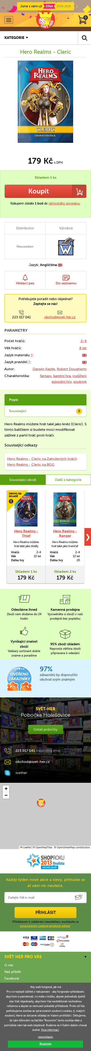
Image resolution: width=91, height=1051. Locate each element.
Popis (13, 400)
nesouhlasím (45, 1037)
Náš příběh (12, 972)
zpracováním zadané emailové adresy (45, 926)
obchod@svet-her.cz (60, 317)
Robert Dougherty (72, 369)
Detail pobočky (46, 729)
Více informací (50, 1030)
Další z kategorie (68, 480)
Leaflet (27, 847)
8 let (83, 348)
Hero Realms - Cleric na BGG (30, 464)
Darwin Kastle (44, 369)
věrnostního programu (64, 203)
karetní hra (62, 376)
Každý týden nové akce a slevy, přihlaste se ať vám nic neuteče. (45, 882)
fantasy (45, 376)
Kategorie (14, 38)
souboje (80, 381)
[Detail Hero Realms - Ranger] (65, 509)
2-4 (84, 341)
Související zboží (22, 480)
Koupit (38, 191)
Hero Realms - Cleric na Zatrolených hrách (42, 459)
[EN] (84, 355)
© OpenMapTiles (42, 847)
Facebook (11, 978)
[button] (41, 803)
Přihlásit (45, 912)
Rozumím (45, 1043)
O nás (8, 965)
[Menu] (8, 19)
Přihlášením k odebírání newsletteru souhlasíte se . (45, 923)
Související (44, 411)
